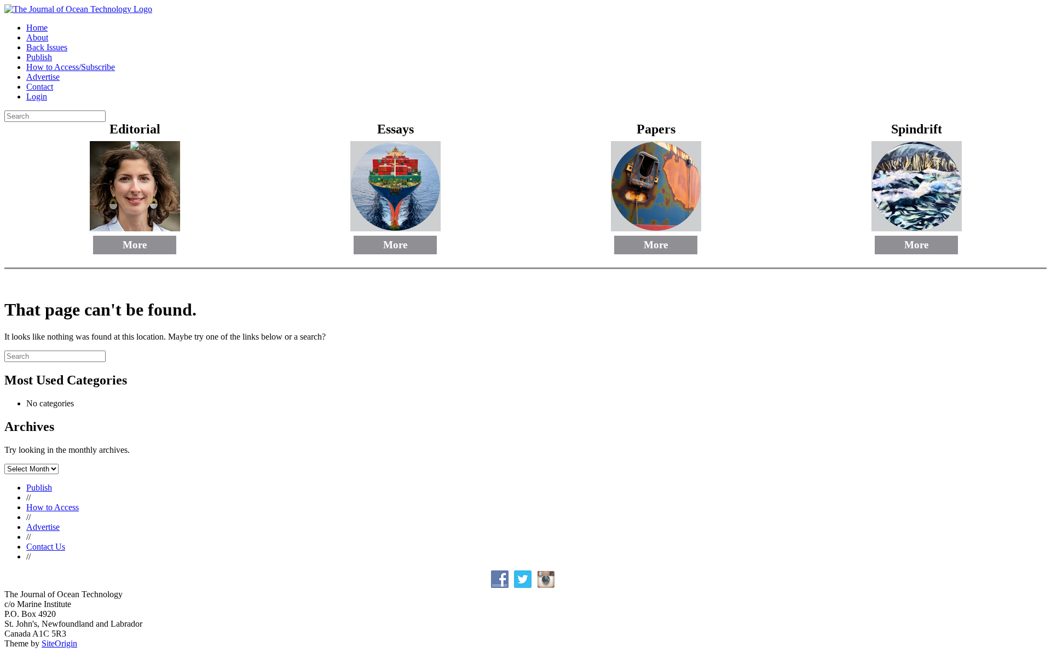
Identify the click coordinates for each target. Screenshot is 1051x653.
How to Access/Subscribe (70, 67)
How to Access (52, 507)
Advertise (43, 76)
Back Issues (46, 47)
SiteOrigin (59, 643)
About (37, 37)
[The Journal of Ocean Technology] (78, 9)
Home (37, 27)
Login (36, 96)
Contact (39, 86)
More (135, 244)
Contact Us (45, 546)
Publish (39, 57)
